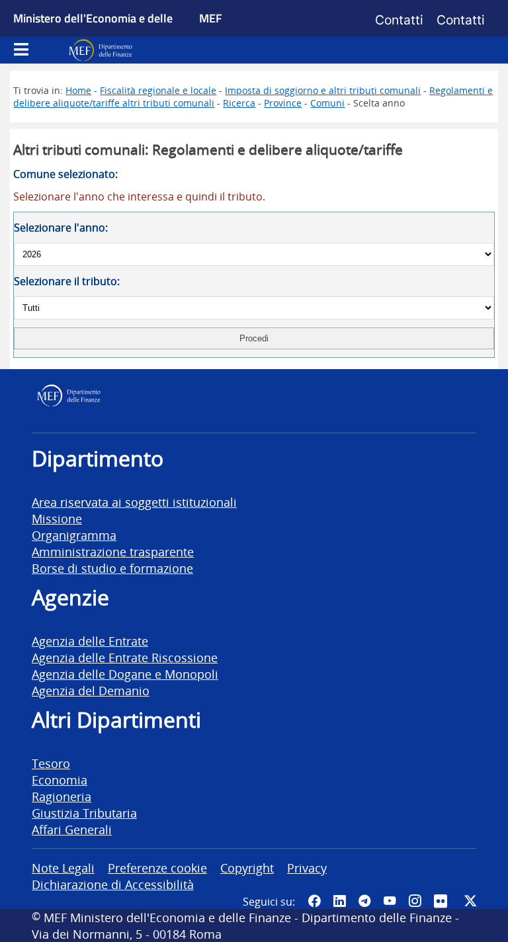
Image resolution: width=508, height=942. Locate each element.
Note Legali (63, 867)
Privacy (307, 867)
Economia (59, 779)
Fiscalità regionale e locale (158, 90)
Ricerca (239, 103)
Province (283, 103)
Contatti (399, 20)
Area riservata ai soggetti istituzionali (134, 501)
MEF (210, 18)
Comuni (327, 103)
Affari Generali (72, 829)
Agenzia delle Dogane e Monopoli (125, 673)
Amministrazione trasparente (113, 551)
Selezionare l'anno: (61, 227)
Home (78, 90)
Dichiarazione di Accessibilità (113, 884)
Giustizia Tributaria (84, 812)
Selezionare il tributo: (67, 281)
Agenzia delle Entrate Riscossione (125, 657)
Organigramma (74, 535)
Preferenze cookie (157, 867)
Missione (57, 518)
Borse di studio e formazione (112, 568)
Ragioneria (61, 796)
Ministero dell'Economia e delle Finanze (93, 33)
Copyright (247, 867)
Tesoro (51, 763)
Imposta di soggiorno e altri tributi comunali (323, 90)
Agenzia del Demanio (90, 690)
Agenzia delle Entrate (90, 640)
